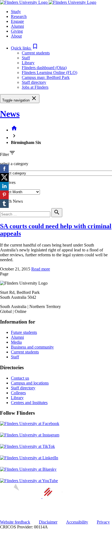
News (10, 114)
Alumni (17, 337)
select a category (14, 163)
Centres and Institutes (29, 402)
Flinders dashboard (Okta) (44, 67)
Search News (11, 201)
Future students (24, 332)
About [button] (16, 36)
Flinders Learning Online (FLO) (49, 72)
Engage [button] (17, 21)
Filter (4, 154)
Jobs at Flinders (35, 87)
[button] (24, 48)
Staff (26, 58)
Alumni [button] (17, 26)
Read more (40, 269)
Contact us (20, 378)
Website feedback (15, 522)
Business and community (32, 347)
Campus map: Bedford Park (46, 77)
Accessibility (77, 522)
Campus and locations (30, 383)
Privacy (103, 522)
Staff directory (34, 82)
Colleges (18, 392)
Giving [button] (17, 31)
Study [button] (16, 11)
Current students (36, 53)
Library (28, 62)
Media (16, 342)
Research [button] (19, 16)
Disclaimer (48, 522)
